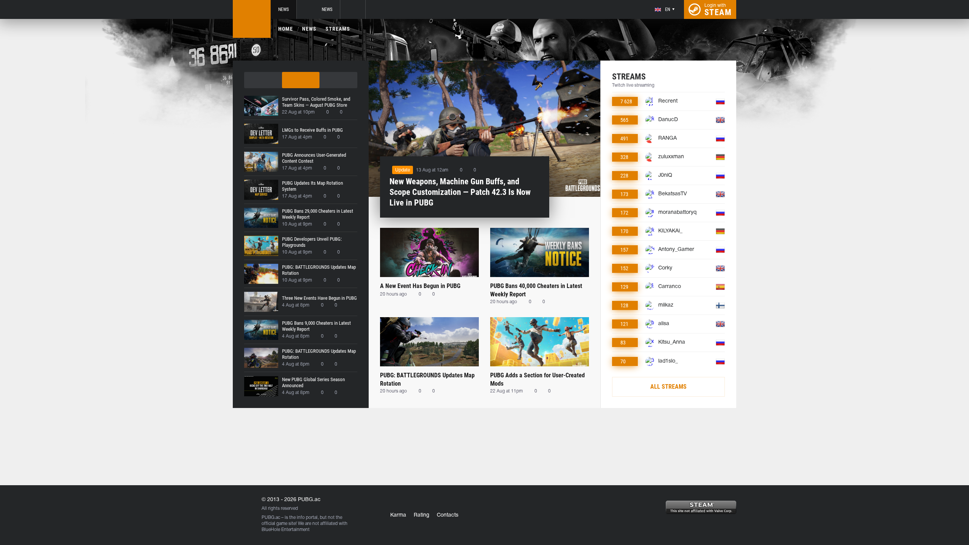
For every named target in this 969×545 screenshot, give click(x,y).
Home (285, 29)
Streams (338, 29)
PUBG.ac (271, 517)
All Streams (668, 386)
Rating (421, 515)
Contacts (447, 515)
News (283, 9)
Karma (398, 515)
